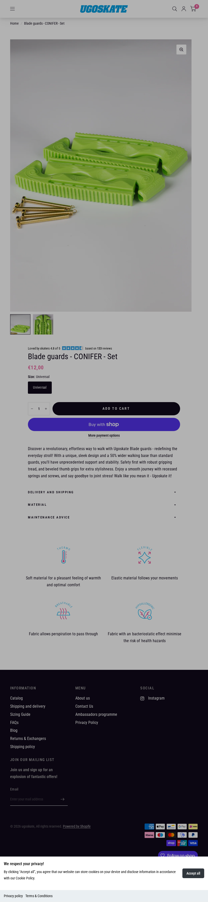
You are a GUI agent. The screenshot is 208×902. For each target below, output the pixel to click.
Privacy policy (13, 896)
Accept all (193, 873)
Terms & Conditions (39, 896)
